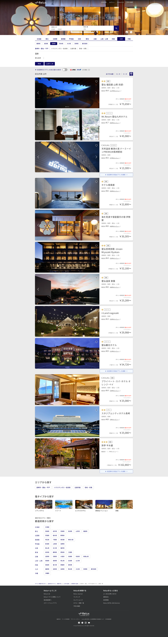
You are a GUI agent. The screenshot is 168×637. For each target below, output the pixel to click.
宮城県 (62, 531)
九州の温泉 (66, 583)
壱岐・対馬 (83, 48)
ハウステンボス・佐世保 (59, 48)
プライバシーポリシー (75, 619)
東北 (47, 39)
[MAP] (130, 74)
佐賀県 (46, 43)
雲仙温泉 (38, 58)
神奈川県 (70, 539)
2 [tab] (66, 403)
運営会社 (106, 597)
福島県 (85, 531)
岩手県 (55, 531)
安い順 (125, 74)
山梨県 (55, 544)
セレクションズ (78, 600)
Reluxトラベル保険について (52, 597)
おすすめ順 (109, 74)
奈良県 (78, 556)
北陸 (79, 39)
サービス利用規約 (66, 619)
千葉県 (55, 539)
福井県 (62, 548)
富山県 (47, 548)
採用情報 (106, 600)
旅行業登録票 (108, 619)
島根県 (55, 560)
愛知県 (62, 552)
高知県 (70, 565)
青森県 (47, 531)
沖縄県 (47, 573)
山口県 (78, 560)
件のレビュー (115, 91)
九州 (121, 39)
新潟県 (47, 544)
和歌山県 (86, 556)
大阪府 (62, 556)
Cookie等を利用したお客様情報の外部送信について (93, 619)
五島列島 (73, 48)
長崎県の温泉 (74, 583)
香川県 (55, 565)
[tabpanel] (67, 93)
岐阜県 (47, 552)
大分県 (69, 43)
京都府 (55, 556)
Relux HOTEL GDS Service (111, 603)
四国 (113, 39)
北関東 (55, 39)
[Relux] (40, 2)
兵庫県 (70, 556)
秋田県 (70, 531)
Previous (38, 92)
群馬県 (62, 535)
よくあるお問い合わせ (109, 594)
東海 (87, 39)
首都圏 (63, 39)
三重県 (70, 552)
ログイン (112, 2)
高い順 (118, 74)
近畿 (95, 39)
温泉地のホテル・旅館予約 (55, 583)
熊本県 (61, 43)
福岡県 (38, 43)
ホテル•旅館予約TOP (40, 583)
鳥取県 (47, 560)
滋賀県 (47, 556)
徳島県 (47, 565)
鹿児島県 (84, 43)
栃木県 (55, 535)
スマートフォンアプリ (50, 603)
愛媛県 (62, 565)
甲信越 (71, 39)
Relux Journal (78, 594)
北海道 (39, 39)
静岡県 (55, 552)
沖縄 (129, 39)
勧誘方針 (59, 619)
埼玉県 (47, 539)
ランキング (77, 597)
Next (96, 92)
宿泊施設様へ (48, 600)
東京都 (62, 539)
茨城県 (47, 535)
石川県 (55, 548)
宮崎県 (76, 43)
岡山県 (62, 560)
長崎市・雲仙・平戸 (43, 487)
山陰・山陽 (104, 39)
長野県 (62, 544)
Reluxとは (120, 2)
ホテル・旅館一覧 (79, 603)
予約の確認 (129, 2)
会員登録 (103, 2)
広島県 (70, 560)
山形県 (78, 531)
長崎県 (54, 43)
